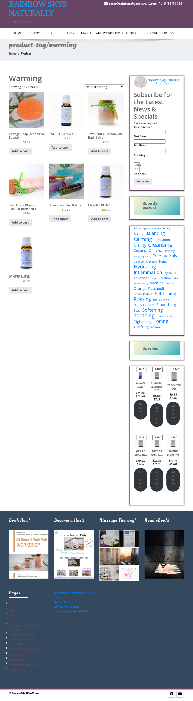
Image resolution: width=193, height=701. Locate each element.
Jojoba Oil (170, 273)
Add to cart (157, 415)
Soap (137, 310)
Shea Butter (140, 305)
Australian (139, 234)
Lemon (154, 278)
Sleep (151, 305)
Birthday (139, 155)
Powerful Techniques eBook (26, 649)
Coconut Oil (143, 250)
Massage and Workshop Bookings (108, 33)
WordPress (32, 694)
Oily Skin (169, 283)
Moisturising (141, 283)
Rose (154, 299)
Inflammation (148, 272)
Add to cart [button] (20, 151)
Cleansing (160, 244)
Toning (160, 321)
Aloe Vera (156, 228)
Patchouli (156, 288)
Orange (140, 288)
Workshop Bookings (22, 634)
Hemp (163, 261)
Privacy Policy (18, 660)
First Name (140, 136)
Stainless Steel (164, 316)
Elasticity (169, 251)
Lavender (141, 278)
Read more (60, 219)
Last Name (140, 145)
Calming (143, 239)
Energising (139, 256)
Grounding (151, 261)
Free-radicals (165, 255)
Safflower (164, 299)
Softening (152, 309)
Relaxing (142, 299)
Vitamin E (156, 327)
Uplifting (141, 326)
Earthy (158, 251)
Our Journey (17, 670)
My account (17, 655)
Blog (52, 33)
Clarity (140, 245)
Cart (68, 33)
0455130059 (173, 3)
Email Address (143, 127)
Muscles (156, 283)
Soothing (144, 315)
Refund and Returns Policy (26, 665)
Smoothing (166, 304)
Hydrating (145, 266)
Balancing (155, 233)
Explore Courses (158, 33)
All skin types (142, 228)
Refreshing (165, 293)
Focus (148, 256)
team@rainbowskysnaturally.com (133, 3)
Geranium (139, 261)
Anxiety (166, 228)
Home (17, 33)
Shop (35, 33)
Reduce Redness (143, 294)
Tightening (143, 321)
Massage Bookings (21, 639)
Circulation (162, 240)
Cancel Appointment (21, 644)
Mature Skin (169, 278)
